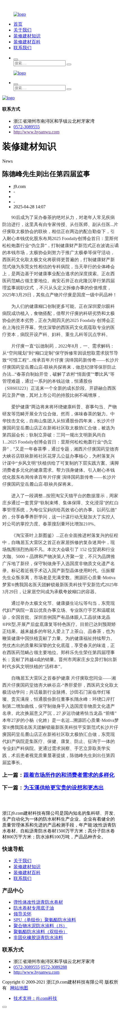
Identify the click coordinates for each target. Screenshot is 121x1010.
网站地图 (19, 988)
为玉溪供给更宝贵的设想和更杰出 (64, 787)
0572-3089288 (54, 967)
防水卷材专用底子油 (34, 908)
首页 (18, 24)
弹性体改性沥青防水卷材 (38, 902)
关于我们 (23, 30)
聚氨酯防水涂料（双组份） (41, 931)
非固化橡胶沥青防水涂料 (38, 937)
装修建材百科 (27, 41)
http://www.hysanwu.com (36, 131)
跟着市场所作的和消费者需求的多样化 (69, 775)
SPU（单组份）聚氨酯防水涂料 (45, 919)
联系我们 (23, 47)
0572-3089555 (27, 126)
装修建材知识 (27, 35)
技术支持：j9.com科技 (35, 998)
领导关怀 (23, 914)
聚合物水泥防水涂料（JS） (40, 925)
